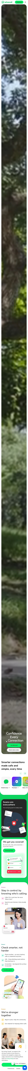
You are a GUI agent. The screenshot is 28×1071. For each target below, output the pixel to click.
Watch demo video (14, 750)
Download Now (9, 850)
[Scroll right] (25, 773)
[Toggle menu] (25, 2)
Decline (18, 1068)
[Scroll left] (20, 773)
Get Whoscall (14, 745)
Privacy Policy (9, 1058)
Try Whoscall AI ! (8, 970)
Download (19, 2)
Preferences (11, 1068)
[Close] (25, 1051)
